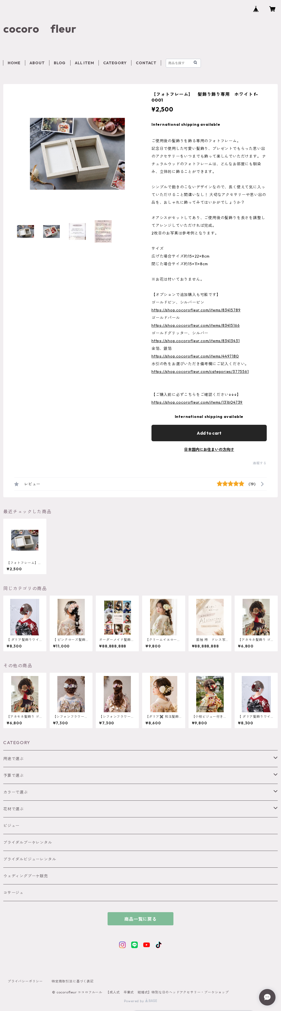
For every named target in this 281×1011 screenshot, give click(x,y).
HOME (14, 62)
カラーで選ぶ (15, 792)
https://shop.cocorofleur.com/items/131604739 (197, 402)
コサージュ (13, 892)
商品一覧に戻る (140, 919)
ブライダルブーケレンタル (27, 842)
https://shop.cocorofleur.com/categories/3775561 (200, 371)
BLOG (60, 62)
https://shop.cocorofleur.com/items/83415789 (195, 310)
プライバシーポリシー (25, 981)
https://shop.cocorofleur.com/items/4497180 (195, 356)
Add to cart (209, 433)
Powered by (134, 1001)
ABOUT (37, 62)
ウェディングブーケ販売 (25, 875)
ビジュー (11, 825)
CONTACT (146, 62)
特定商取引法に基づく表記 (73, 981)
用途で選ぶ (13, 758)
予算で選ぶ (13, 775)
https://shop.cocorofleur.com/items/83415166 (195, 325)
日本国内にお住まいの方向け (209, 449)
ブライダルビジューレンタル (29, 859)
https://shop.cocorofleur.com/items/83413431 (195, 340)
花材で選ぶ (13, 808)
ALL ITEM (84, 62)
